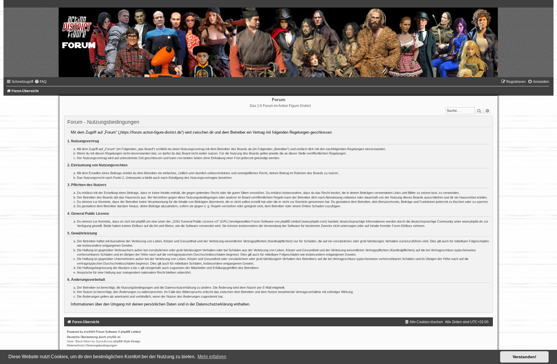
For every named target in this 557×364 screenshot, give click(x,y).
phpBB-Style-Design (126, 341)
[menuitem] (40, 82)
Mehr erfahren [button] (212, 356)
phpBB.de (114, 336)
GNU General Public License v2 (195, 221)
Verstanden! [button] (524, 356)
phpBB (88, 331)
